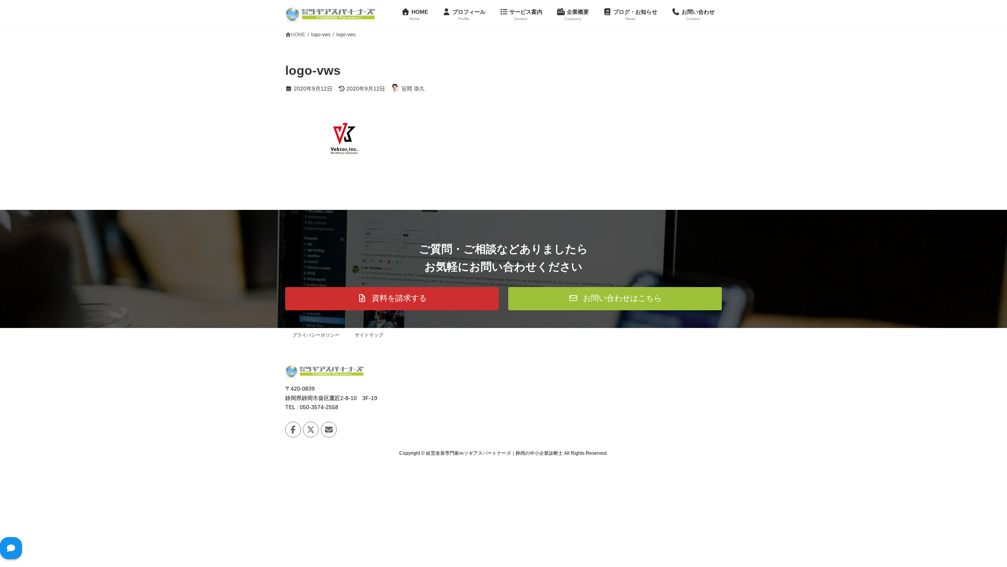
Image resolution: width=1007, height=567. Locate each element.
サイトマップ (369, 335)
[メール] (329, 429)
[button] (392, 298)
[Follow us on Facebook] (293, 429)
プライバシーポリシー (315, 335)
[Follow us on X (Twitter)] (311, 429)
